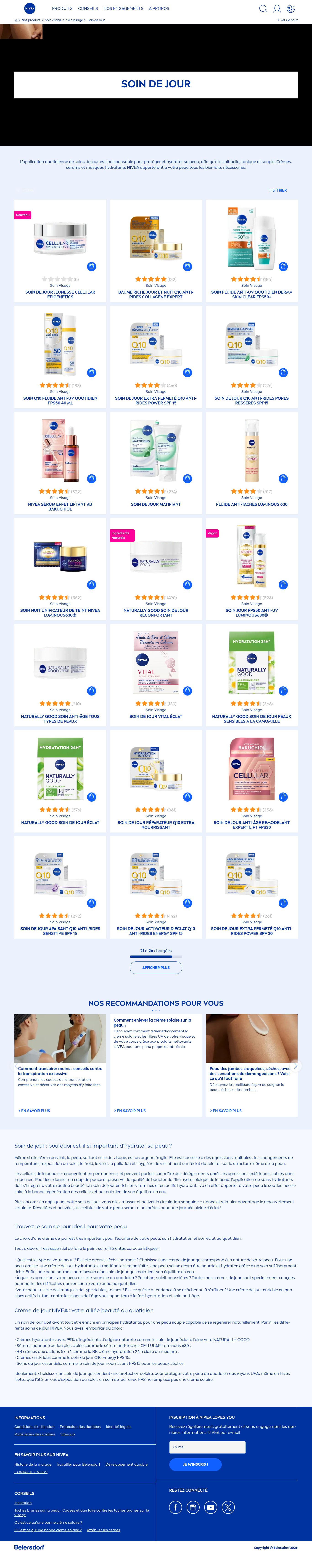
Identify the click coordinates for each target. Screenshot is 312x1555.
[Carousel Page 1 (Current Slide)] (152, 1010)
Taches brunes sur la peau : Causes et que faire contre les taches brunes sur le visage (81, 1512)
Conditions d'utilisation (34, 1426)
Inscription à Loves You (202, 1417)
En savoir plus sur (41, 1455)
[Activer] (291, 9)
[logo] (29, 10)
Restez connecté (188, 1490)
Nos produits (31, 20)
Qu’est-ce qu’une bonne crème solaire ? (48, 1522)
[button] (91, 266)
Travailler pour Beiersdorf (78, 1464)
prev (16, 1066)
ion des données (80, 1426)
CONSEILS (24, 1493)
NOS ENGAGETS (123, 8)
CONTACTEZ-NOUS (31, 1472)
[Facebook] (175, 1507)
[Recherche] (263, 9)
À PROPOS (159, 8)
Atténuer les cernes (103, 1530)
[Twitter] (228, 1507)
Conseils (88, 8)
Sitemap (67, 1434)
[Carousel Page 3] (159, 1010)
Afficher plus (156, 968)
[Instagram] (193, 1507)
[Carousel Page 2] (156, 1010)
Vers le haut (289, 20)
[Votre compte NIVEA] (277, 9)
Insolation (23, 1503)
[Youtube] (210, 1507)
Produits (62, 8)
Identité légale (118, 1426)
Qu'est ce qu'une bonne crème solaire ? (48, 1530)
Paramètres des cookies (34, 1434)
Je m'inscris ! (195, 1464)
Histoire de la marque (32, 1464)
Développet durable (127, 1464)
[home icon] (16, 20)
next (296, 1066)
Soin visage (53, 20)
